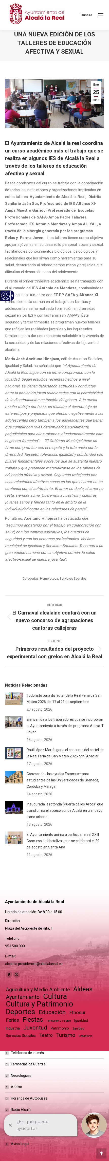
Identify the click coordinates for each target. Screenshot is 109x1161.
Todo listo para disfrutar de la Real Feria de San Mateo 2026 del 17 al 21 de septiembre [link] (64, 698)
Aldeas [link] (83, 989)
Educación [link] (52, 1012)
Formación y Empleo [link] (59, 1020)
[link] (100, 15)
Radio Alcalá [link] (21, 1110)
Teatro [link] (45, 1035)
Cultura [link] (55, 996)
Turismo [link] (65, 1035)
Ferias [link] (12, 1020)
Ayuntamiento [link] (23, 997)
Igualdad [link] (81, 1020)
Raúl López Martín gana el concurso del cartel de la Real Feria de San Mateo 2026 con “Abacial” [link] (65, 753)
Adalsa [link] (16, 1087)
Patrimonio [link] (60, 1028)
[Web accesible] (5, 296)
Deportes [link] (20, 1012)
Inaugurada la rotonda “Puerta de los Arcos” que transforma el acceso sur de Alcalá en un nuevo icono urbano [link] (65, 810)
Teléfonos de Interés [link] (27, 1053)
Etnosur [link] (77, 1012)
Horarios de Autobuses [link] (29, 1098)
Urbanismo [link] (85, 1036)
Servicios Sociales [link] (73, 578)
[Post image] (14, 698)
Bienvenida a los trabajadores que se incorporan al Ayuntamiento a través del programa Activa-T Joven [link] (65, 725)
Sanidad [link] (78, 1028)
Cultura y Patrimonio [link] (39, 1004)
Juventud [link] (35, 1027)
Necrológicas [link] (21, 1076)
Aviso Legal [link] (20, 1144)
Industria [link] (13, 1028)
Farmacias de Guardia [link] (28, 1064)
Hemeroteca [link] (49, 578)
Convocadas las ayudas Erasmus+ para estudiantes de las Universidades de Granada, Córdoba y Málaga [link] (63, 780)
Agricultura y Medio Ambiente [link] (38, 990)
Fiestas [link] (33, 1019)
